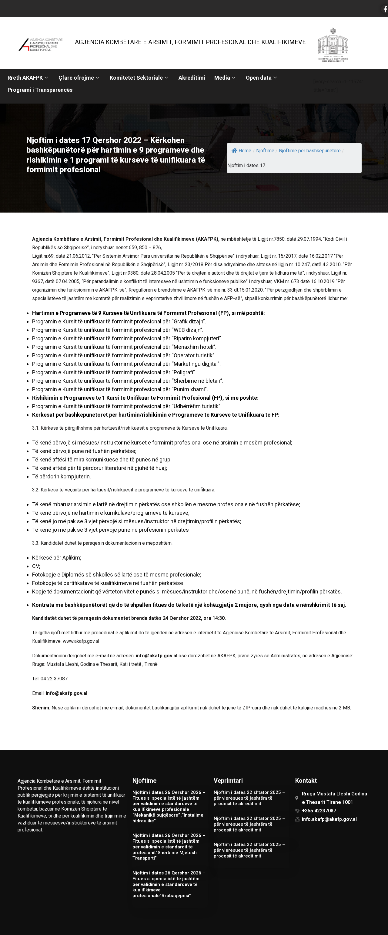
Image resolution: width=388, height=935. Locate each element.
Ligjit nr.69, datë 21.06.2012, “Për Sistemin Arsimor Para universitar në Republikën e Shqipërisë (132, 256)
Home (245, 151)
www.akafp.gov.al (81, 641)
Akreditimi (192, 77)
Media (222, 77)
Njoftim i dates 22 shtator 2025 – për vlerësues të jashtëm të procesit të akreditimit (249, 798)
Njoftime (265, 151)
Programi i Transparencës (40, 90)
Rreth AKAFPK (25, 77)
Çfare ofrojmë (76, 77)
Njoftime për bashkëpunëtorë (310, 151)
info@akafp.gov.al (156, 656)
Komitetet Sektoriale (136, 77)
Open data (259, 77)
